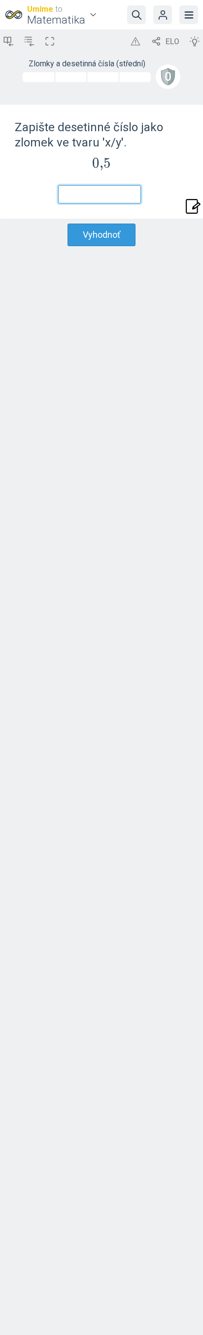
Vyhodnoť (101, 234)
